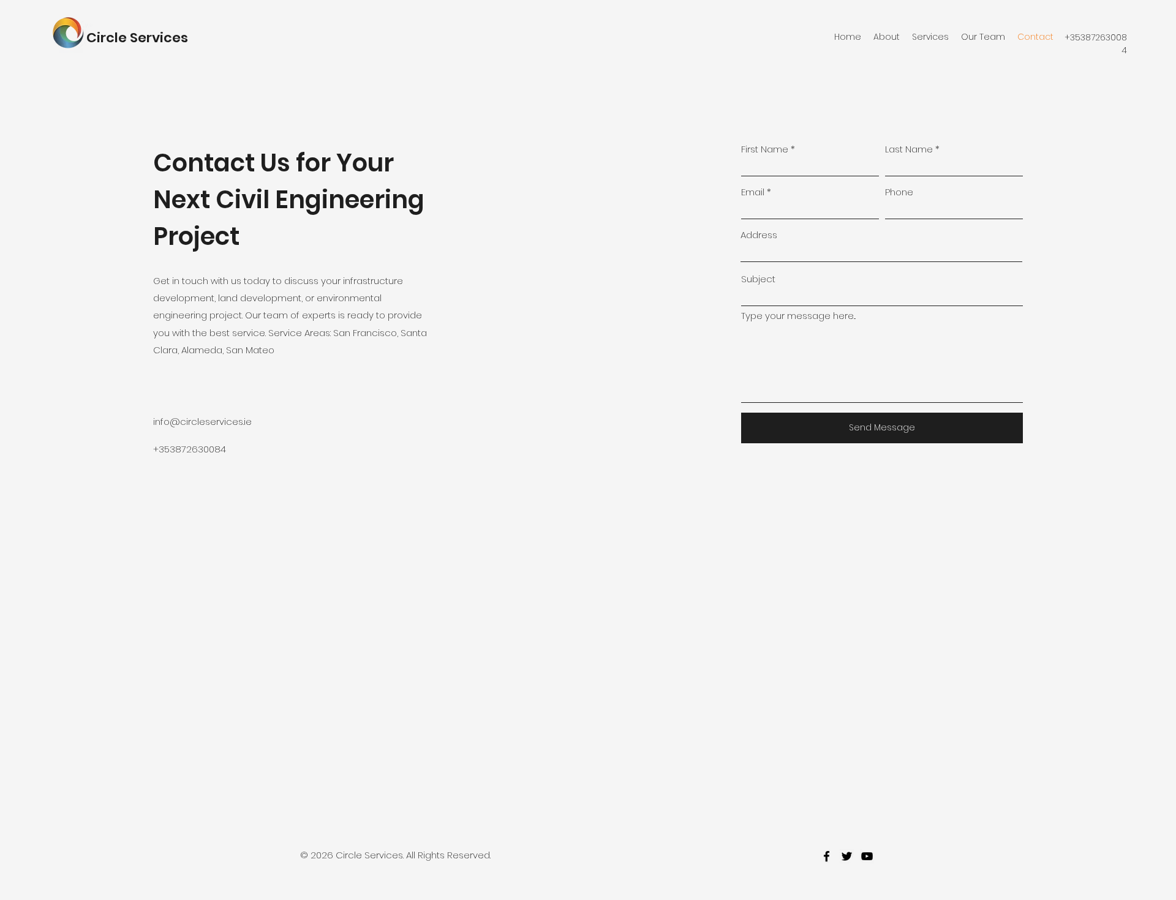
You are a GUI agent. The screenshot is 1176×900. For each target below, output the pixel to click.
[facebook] (827, 856)
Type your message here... (798, 315)
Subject (758, 278)
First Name (764, 149)
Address (759, 234)
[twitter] (847, 856)
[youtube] (867, 856)
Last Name (909, 149)
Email (752, 192)
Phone (899, 192)
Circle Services (137, 37)
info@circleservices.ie (202, 421)
